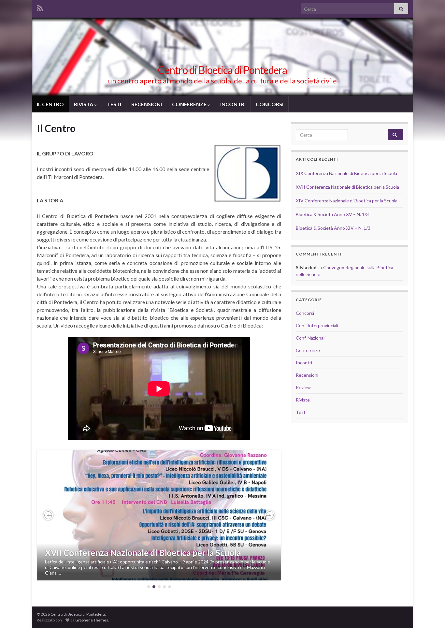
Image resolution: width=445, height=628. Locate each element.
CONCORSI (269, 104)
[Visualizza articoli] (159, 515)
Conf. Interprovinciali (317, 325)
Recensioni (307, 375)
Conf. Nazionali (310, 338)
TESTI (114, 104)
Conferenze (308, 350)
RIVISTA (84, 104)
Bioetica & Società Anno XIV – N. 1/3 (333, 228)
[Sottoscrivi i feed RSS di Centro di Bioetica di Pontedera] (40, 7)
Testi (301, 412)
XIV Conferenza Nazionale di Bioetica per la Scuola (346, 200)
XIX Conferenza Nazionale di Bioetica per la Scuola (346, 173)
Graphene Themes (91, 620)
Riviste (303, 399)
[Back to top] (430, 613)
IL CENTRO (50, 104)
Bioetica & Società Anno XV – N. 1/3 (332, 214)
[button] (48, 515)
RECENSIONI (146, 104)
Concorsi (305, 313)
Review (303, 387)
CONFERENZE (190, 104)
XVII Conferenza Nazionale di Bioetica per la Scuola (143, 553)
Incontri (304, 362)
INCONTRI (233, 104)
